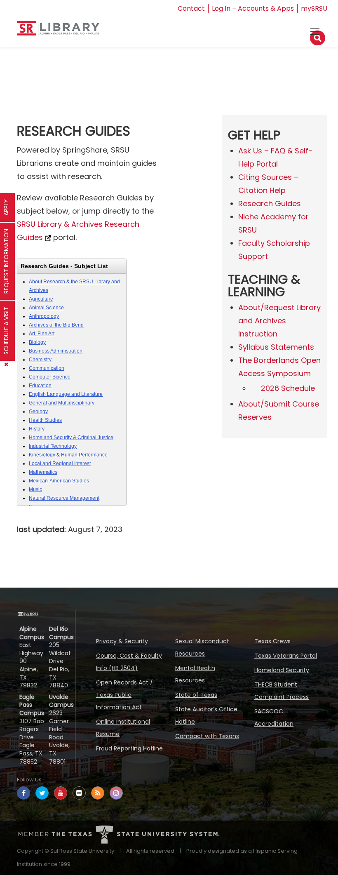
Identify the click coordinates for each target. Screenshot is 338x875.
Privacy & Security (122, 641)
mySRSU (314, 8)
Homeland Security (281, 670)
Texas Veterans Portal (285, 656)
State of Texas (196, 695)
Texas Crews (272, 641)
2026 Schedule (288, 388)
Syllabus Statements (276, 347)
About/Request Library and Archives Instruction (279, 320)
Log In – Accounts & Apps (253, 8)
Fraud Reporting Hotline (129, 748)
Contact (191, 8)
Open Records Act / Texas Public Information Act (124, 694)
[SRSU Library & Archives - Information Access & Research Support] (58, 31)
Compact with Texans (207, 736)
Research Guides (269, 203)
